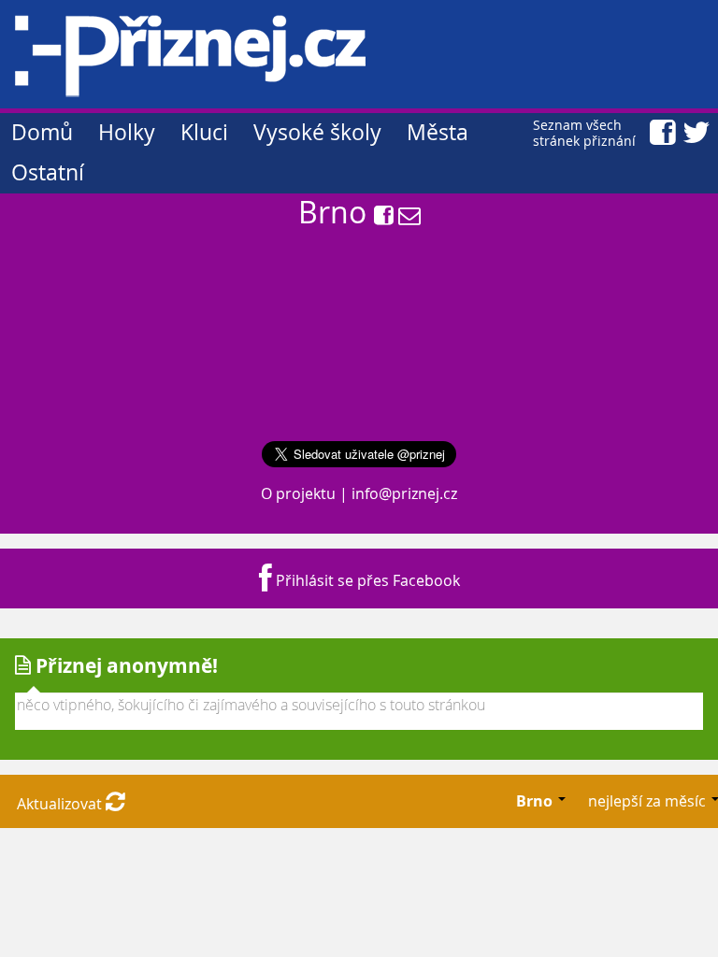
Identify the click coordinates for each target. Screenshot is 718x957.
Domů (42, 132)
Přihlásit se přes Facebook (366, 580)
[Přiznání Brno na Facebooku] (384, 216)
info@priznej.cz (404, 493)
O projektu (298, 493)
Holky (126, 132)
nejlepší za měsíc (649, 801)
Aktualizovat (61, 803)
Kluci (204, 132)
